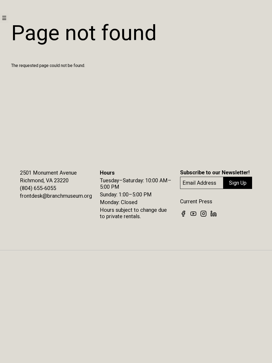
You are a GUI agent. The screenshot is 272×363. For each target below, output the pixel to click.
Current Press (196, 201)
